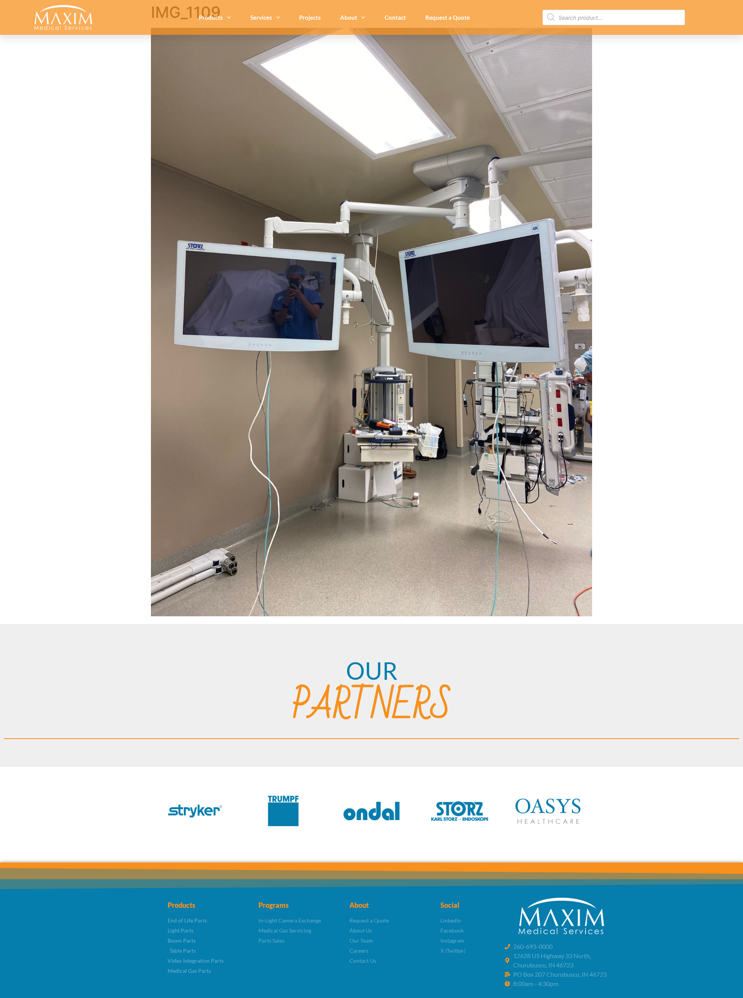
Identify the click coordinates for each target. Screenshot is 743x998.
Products (211, 17)
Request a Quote (447, 17)
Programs (274, 905)
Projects (310, 17)
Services (261, 17)
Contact (395, 17)
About (348, 17)
